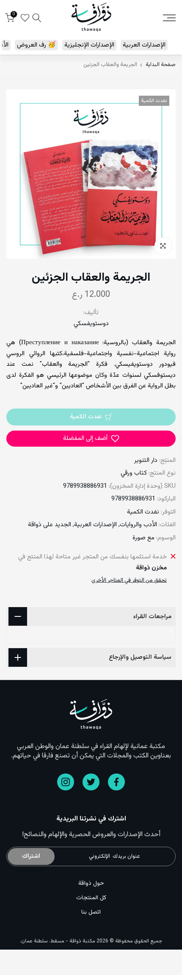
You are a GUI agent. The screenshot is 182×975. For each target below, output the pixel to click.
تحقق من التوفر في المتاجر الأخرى (129, 580)
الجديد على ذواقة (49, 525)
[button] (91, 439)
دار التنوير (145, 460)
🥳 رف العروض (36, 45)
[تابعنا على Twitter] (91, 781)
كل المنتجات (91, 898)
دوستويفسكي (91, 324)
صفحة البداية (161, 65)
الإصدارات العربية (144, 45)
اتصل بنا (91, 912)
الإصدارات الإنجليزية (89, 45)
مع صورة (143, 538)
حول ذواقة (91, 883)
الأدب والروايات (138, 525)
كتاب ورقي (134, 473)
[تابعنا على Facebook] (116, 781)
